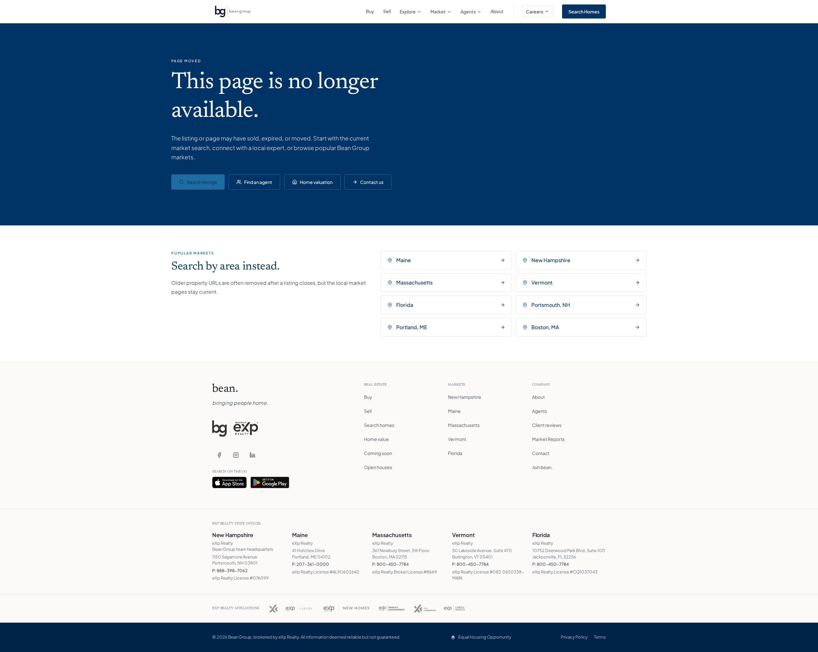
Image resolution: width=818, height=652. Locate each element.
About (497, 11)
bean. (225, 389)
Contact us (371, 182)
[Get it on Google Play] (270, 482)
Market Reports (548, 439)
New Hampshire (464, 397)
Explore (408, 11)
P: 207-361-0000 (310, 564)
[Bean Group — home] (232, 11)
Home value (376, 439)
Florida (455, 453)
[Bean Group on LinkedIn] (252, 455)
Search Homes (583, 11)
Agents (468, 11)
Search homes (379, 425)
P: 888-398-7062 (230, 570)
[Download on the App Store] (229, 482)
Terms (600, 637)
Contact (540, 453)
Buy (370, 11)
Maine (454, 411)
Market (438, 11)
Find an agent (258, 182)
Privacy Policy (574, 637)
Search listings (202, 182)
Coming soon (378, 453)
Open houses (378, 467)
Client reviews (546, 425)
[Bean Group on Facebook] (219, 455)
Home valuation (316, 182)
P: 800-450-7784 (390, 564)
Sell (387, 11)
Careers (534, 11)
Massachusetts (464, 425)
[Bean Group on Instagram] (236, 455)
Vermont (457, 439)
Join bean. (542, 467)
